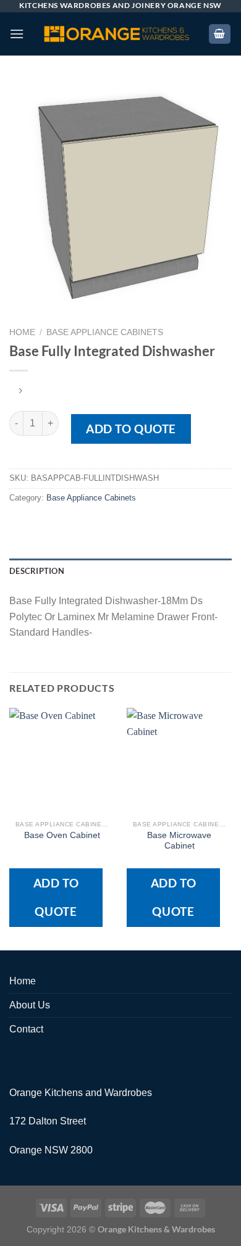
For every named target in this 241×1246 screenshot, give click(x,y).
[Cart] (220, 34)
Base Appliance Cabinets (104, 332)
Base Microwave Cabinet (179, 841)
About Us (29, 1005)
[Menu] (16, 34)
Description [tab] (36, 571)
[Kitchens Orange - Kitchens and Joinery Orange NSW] (115, 34)
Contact (26, 1029)
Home (22, 332)
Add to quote (131, 429)
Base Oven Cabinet (62, 835)
